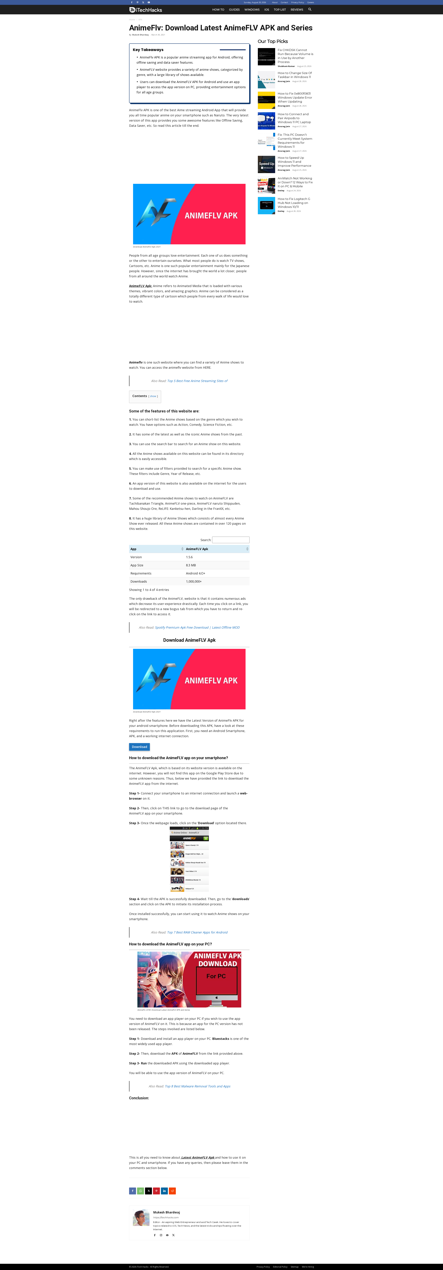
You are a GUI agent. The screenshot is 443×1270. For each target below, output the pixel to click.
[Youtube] (148, 2)
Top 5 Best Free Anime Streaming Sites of (197, 381)
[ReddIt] (172, 1191)
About (275, 2)
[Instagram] (162, 1235)
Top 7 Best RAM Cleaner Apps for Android (197, 932)
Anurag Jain (284, 81)
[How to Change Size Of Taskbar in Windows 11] (266, 79)
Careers (310, 2)
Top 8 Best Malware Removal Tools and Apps (197, 1086)
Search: (206, 540)
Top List (280, 9)
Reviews (297, 9)
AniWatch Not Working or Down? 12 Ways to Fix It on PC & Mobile (295, 182)
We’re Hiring (308, 1266)
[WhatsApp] (140, 1191)
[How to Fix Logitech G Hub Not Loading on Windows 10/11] (266, 205)
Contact (284, 2)
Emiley (281, 190)
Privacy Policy (297, 2)
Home (132, 19)
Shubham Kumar (286, 66)
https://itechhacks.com (166, 1217)
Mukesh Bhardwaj (140, 34)
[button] (310, 9)
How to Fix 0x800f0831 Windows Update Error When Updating (295, 97)
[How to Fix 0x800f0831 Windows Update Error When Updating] (266, 100)
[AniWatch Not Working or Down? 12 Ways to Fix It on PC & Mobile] (266, 185)
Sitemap (295, 1266)
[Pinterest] (137, 2)
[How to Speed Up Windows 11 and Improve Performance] (266, 164)
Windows (252, 9)
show (153, 396)
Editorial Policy (280, 1266)
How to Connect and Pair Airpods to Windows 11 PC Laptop (294, 118)
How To (218, 9)
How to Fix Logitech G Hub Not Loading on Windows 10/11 (294, 203)
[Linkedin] (164, 1191)
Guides (234, 9)
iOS (266, 9)
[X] (143, 2)
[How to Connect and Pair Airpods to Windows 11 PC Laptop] (266, 121)
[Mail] (168, 1235)
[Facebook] (131, 2)
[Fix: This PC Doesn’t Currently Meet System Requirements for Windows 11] (266, 141)
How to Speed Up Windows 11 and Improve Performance (294, 161)
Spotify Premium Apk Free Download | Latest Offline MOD (197, 627)
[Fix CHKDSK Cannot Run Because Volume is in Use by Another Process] (266, 56)
